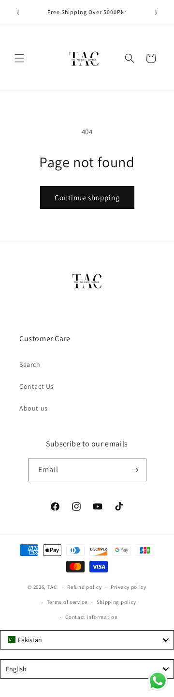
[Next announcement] (156, 12)
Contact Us (36, 386)
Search (30, 364)
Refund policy (84, 587)
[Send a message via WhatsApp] (157, 680)
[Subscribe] (135, 470)
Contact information (91, 617)
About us (33, 408)
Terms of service (67, 602)
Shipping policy (117, 602)
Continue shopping (87, 197)
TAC (52, 587)
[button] (19, 58)
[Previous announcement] (18, 12)
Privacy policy (128, 587)
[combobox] (87, 639)
